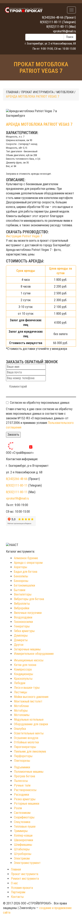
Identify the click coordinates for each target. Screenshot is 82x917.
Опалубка (20, 729)
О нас (14, 883)
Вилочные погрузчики (28, 613)
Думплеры (21, 635)
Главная (16, 869)
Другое (18, 645)
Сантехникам (22, 813)
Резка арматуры (24, 799)
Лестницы (20, 692)
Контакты (17, 897)
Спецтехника (22, 822)
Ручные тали (22, 785)
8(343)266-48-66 (52, 17)
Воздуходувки (23, 617)
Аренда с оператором (28, 563)
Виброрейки (21, 608)
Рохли (18, 808)
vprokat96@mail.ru (64, 31)
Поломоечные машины (28, 772)
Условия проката (22, 888)
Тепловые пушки (24, 826)
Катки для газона (25, 665)
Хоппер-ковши (23, 835)
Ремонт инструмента (25, 878)
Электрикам (22, 858)
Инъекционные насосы (28, 660)
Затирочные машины (27, 649)
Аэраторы (20, 567)
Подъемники (22, 767)
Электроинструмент (27, 863)
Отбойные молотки (26, 742)
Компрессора (23, 669)
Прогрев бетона (24, 776)
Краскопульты (23, 679)
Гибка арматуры (24, 631)
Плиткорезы (22, 761)
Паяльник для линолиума (30, 751)
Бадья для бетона (25, 572)
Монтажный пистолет (28, 701)
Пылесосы (21, 781)
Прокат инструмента (24, 874)
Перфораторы (23, 756)
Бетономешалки (24, 585)
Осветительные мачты (29, 733)
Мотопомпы (21, 715)
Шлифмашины (23, 845)
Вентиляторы (22, 594)
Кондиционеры (23, 674)
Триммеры (21, 831)
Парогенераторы (25, 747)
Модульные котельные (29, 719)
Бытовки (19, 590)
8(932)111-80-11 (51, 22)
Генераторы (22, 626)
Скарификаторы (24, 817)
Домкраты (21, 640)
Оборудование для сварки (31, 724)
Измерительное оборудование (34, 654)
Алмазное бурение (26, 558)
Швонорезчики (23, 840)
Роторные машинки (26, 803)
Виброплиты (22, 603)
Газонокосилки (23, 622)
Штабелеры (22, 849)
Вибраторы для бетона (29, 599)
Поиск (69, 37)
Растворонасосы (25, 790)
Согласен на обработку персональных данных (39, 403)
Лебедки (19, 683)
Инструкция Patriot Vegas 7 (24, 236)
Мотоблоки (21, 706)
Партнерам (18, 892)
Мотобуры (21, 710)
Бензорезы (21, 581)
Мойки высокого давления (31, 697)
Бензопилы (21, 576)
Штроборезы (22, 854)
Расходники (21, 794)
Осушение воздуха (26, 738)
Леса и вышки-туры (27, 687)
